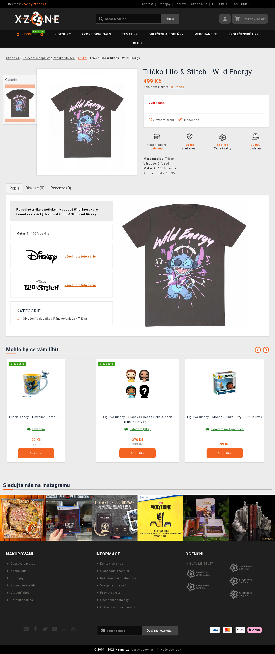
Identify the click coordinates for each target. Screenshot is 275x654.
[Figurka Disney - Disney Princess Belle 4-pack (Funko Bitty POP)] (137, 383)
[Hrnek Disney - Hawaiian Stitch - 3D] (36, 383)
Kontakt (147, 4)
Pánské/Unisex (64, 318)
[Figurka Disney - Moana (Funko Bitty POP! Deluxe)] (225, 383)
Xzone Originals (96, 34)
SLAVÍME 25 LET (201, 563)
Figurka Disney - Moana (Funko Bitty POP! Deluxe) (224, 417)
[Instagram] (64, 629)
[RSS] (73, 629)
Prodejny (164, 4)
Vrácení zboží (20, 592)
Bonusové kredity (23, 585)
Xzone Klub (199, 4)
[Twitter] (45, 629)
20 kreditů (177, 87)
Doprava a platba (23, 563)
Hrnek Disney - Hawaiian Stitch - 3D (36, 417)
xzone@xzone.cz (29, 4)
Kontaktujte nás (111, 563)
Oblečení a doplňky (166, 34)
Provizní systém (112, 592)
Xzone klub (19, 571)
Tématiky (130, 34)
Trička (82, 318)
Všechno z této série (80, 256)
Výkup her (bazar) (113, 585)
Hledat (170, 19)
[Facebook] (35, 629)
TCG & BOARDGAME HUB (229, 4)
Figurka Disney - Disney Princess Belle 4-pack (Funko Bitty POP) (137, 419)
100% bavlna (167, 168)
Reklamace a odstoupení (118, 578)
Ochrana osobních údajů (117, 607)
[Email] (26, 629)
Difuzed (163, 163)
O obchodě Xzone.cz (115, 571)
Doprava (181, 4)
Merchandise (206, 34)
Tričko (169, 158)
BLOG (137, 43)
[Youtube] (55, 629)
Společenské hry (243, 34)
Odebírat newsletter (160, 630)
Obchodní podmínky (114, 600)
